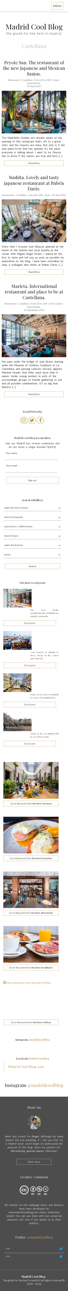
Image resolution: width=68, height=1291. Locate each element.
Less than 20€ (36, 195)
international (33, 83)
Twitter (34, 1237)
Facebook (32, 1058)
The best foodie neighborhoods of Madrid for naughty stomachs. (44, 613)
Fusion (55, 80)
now (8, 1248)
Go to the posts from (31, 803)
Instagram (32, 1039)
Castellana (27, 80)
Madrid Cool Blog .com (26, 1066)
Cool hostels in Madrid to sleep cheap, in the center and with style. (44, 655)
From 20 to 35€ (42, 80)
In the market (55, 303)
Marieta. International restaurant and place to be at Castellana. (34, 291)
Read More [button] (34, 163)
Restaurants (14, 80)
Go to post (29, 623)
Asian (47, 195)
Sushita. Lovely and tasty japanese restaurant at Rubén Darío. (34, 183)
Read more (34, 1161)
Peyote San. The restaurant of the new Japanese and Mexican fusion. (34, 68)
